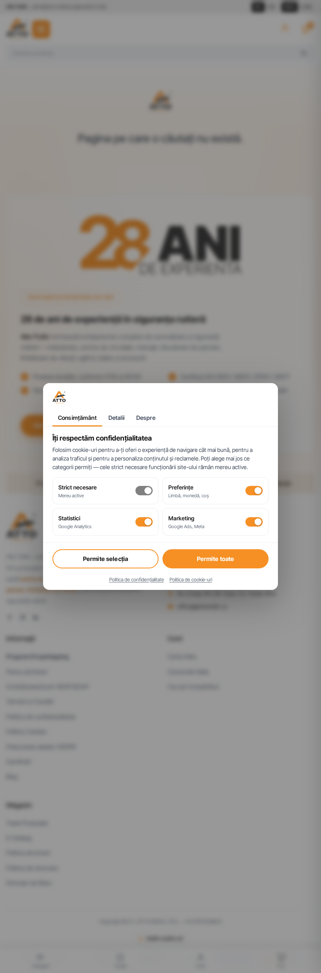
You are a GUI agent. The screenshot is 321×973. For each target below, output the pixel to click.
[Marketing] (254, 522)
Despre (145, 417)
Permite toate (215, 559)
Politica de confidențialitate (136, 579)
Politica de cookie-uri (191, 579)
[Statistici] (144, 522)
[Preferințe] (254, 490)
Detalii (116, 417)
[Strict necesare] (144, 490)
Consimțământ (77, 417)
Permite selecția (105, 559)
